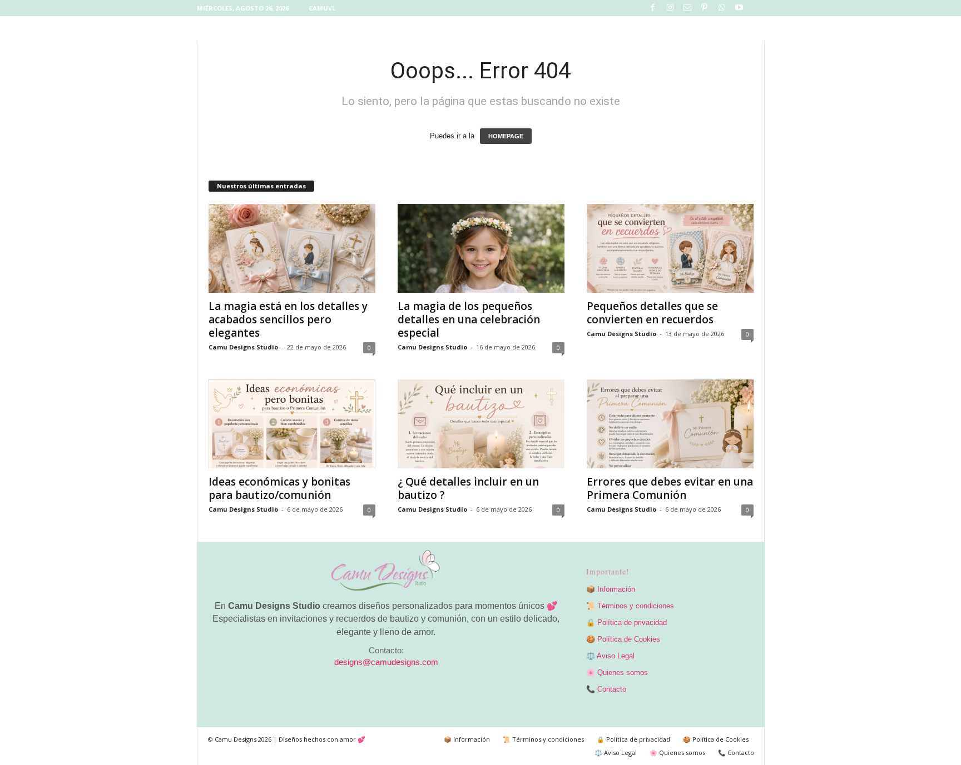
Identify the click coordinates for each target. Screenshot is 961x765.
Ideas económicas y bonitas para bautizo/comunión (279, 488)
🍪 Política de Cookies (623, 639)
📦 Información (610, 589)
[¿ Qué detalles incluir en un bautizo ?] (481, 423)
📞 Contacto (606, 689)
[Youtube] (739, 8)
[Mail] (687, 8)
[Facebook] (653, 8)
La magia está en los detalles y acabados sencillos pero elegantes (288, 319)
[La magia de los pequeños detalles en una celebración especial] (481, 248)
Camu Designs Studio (243, 347)
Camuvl (322, 8)
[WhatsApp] (722, 8)
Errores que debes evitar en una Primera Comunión (670, 488)
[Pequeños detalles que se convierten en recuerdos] (670, 248)
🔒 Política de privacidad (626, 622)
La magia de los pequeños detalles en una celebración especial (469, 319)
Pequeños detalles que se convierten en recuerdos (652, 313)
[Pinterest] (704, 8)
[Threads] (756, 8)
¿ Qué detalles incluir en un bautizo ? (468, 488)
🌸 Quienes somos (617, 672)
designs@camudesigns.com (386, 662)
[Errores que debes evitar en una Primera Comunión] (670, 423)
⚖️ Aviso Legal (610, 656)
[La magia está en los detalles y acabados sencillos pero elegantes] (292, 248)
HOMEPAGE (505, 136)
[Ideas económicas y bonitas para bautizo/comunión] (292, 423)
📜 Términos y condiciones (630, 606)
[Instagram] (670, 8)
